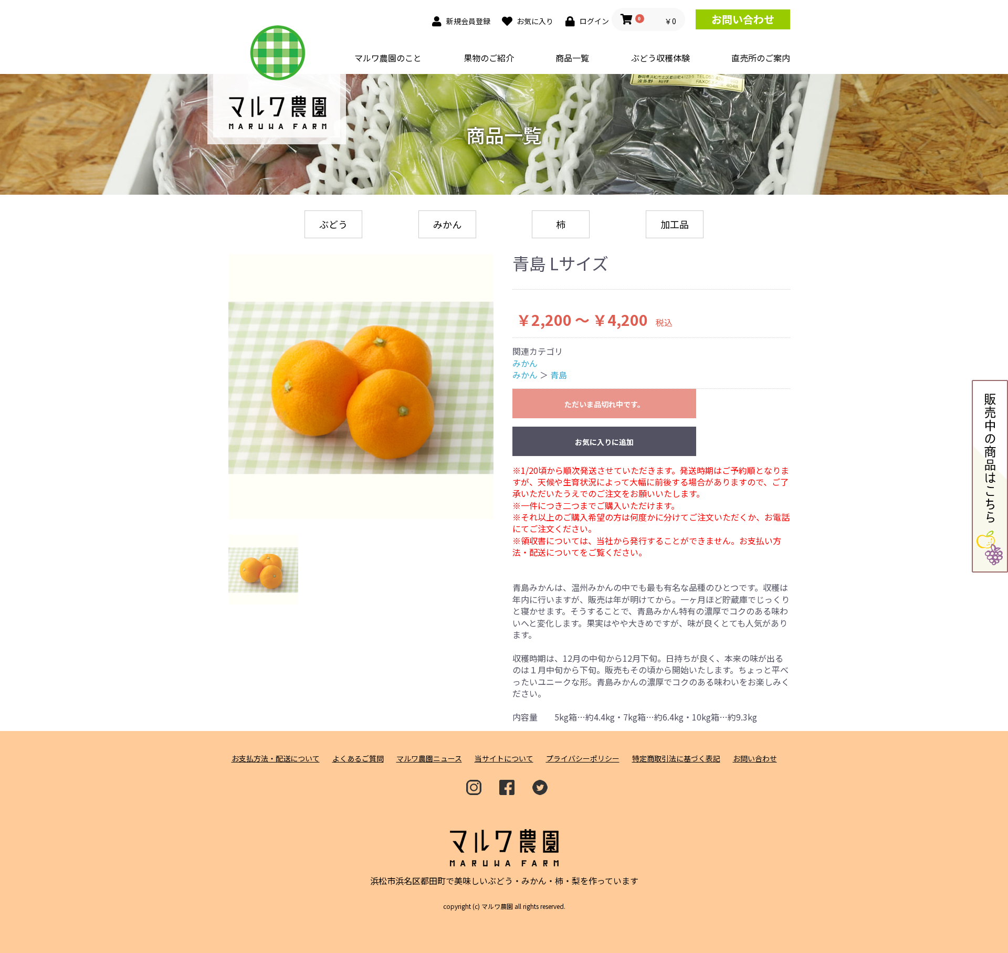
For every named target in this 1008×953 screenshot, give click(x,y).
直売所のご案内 (760, 57)
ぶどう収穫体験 (660, 57)
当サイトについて (504, 759)
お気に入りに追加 (604, 442)
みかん (447, 224)
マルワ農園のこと (388, 57)
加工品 (674, 224)
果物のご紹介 (489, 57)
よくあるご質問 (358, 759)
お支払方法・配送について (276, 759)
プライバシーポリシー (583, 759)
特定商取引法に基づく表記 (676, 759)
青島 (558, 374)
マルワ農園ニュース (429, 759)
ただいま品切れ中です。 (604, 404)
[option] (361, 386)
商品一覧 (572, 57)
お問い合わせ (742, 19)
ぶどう (333, 224)
